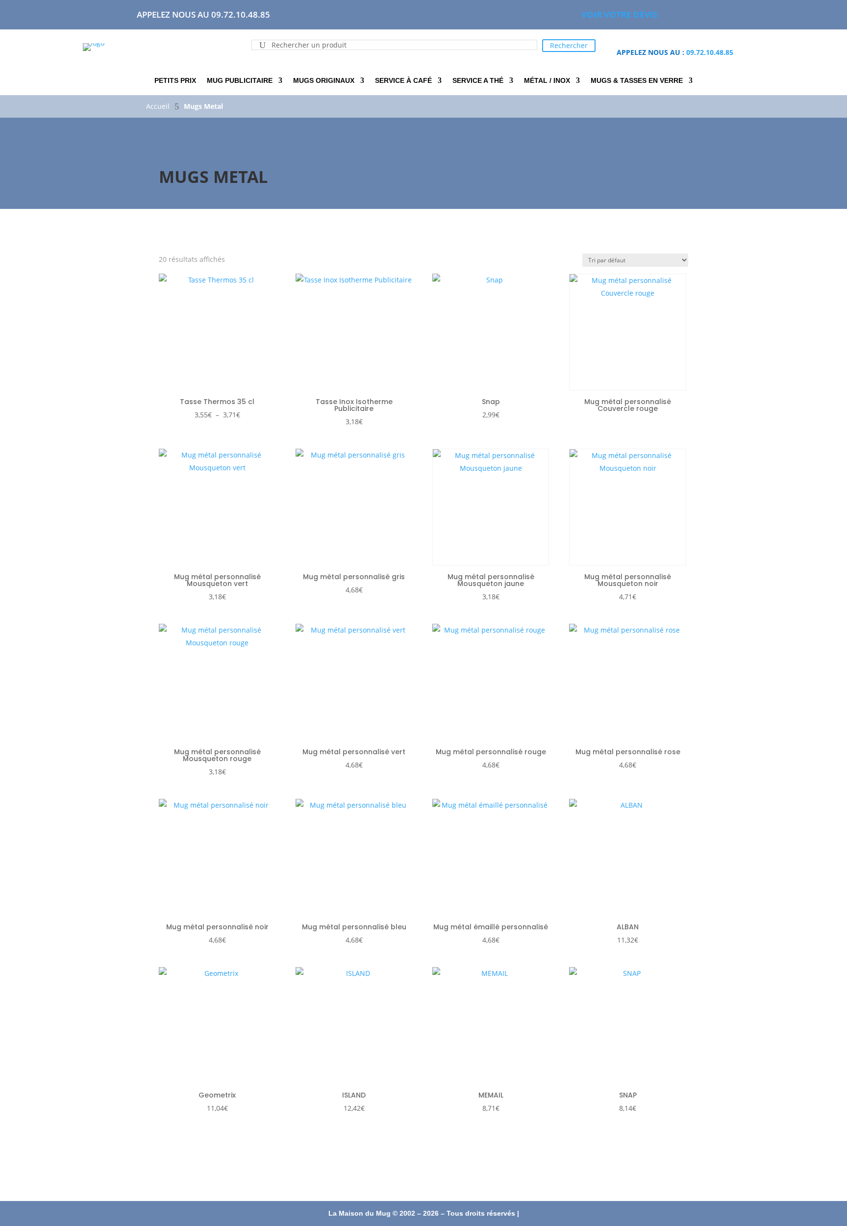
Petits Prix (175, 80)
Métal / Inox (547, 80)
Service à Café (403, 80)
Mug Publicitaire (240, 80)
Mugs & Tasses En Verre (637, 80)
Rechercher (569, 45)
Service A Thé (477, 80)
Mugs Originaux (323, 80)
